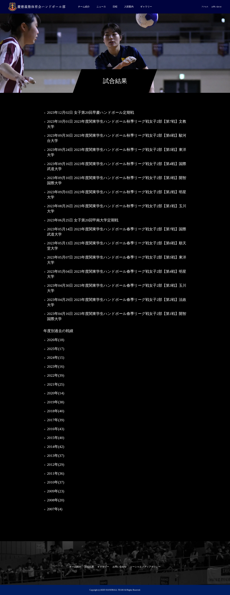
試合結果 (89, 566)
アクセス (205, 7)
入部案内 (129, 6)
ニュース (101, 6)
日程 (115, 6)
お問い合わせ (216, 7)
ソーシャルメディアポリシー (145, 566)
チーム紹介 (84, 6)
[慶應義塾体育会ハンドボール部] (37, 7)
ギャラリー (146, 6)
